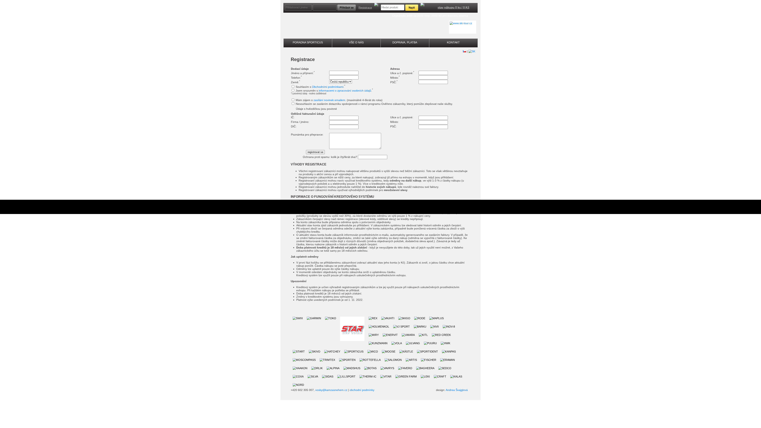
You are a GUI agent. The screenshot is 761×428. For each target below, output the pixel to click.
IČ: (292, 117)
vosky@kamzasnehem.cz (331, 390)
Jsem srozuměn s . (334, 90)
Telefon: (296, 77)
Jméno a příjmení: (303, 73)
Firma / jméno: (300, 121)
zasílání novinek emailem (329, 100)
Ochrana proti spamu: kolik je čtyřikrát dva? (330, 157)
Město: (395, 77)
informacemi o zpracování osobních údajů (345, 90)
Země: (295, 82)
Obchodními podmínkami (327, 86)
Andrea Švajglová (457, 390)
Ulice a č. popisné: (402, 73)
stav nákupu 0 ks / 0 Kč (453, 7)
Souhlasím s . (320, 86)
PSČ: (394, 82)
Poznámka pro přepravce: (307, 134)
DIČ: (293, 126)
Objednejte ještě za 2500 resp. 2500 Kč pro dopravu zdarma (430, 15)
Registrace (365, 7)
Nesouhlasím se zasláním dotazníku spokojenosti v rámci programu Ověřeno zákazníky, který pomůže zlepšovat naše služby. (374, 103)
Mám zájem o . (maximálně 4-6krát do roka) (339, 100)
